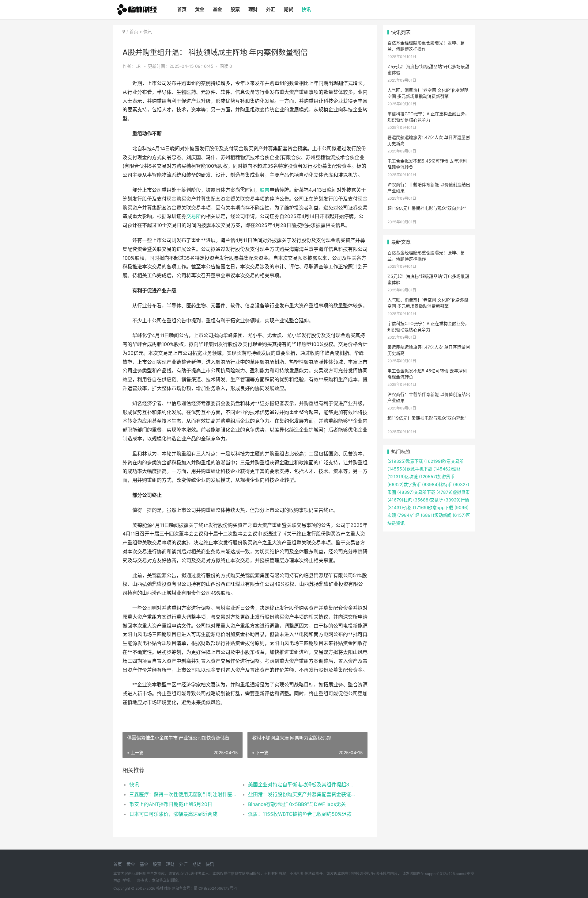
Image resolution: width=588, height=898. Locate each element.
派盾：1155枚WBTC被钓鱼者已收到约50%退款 (300, 814)
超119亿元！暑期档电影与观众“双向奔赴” (426, 208)
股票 (235, 9)
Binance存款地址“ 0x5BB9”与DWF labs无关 (297, 804)
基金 (217, 9)
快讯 (306, 9)
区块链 (402, 476)
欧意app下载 (432, 507)
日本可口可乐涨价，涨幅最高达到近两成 (173, 814)
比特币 (436, 484)
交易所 (193, 216)
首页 (182, 9)
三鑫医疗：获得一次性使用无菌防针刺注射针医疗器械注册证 (182, 794)
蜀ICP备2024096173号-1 (215, 888)
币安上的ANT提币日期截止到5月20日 (170, 804)
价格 (399, 507)
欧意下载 (405, 461)
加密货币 (436, 476)
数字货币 (404, 484)
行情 (456, 499)
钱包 (399, 499)
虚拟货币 (452, 492)
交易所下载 (415, 492)
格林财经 (163, 888)
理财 (253, 9)
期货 (288, 9)
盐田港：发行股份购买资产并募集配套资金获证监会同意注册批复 (301, 794)
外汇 (270, 9)
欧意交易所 (443, 461)
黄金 (199, 9)
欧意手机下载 (409, 468)
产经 (408, 515)
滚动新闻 (435, 515)
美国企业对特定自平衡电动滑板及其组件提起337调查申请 (301, 784)
